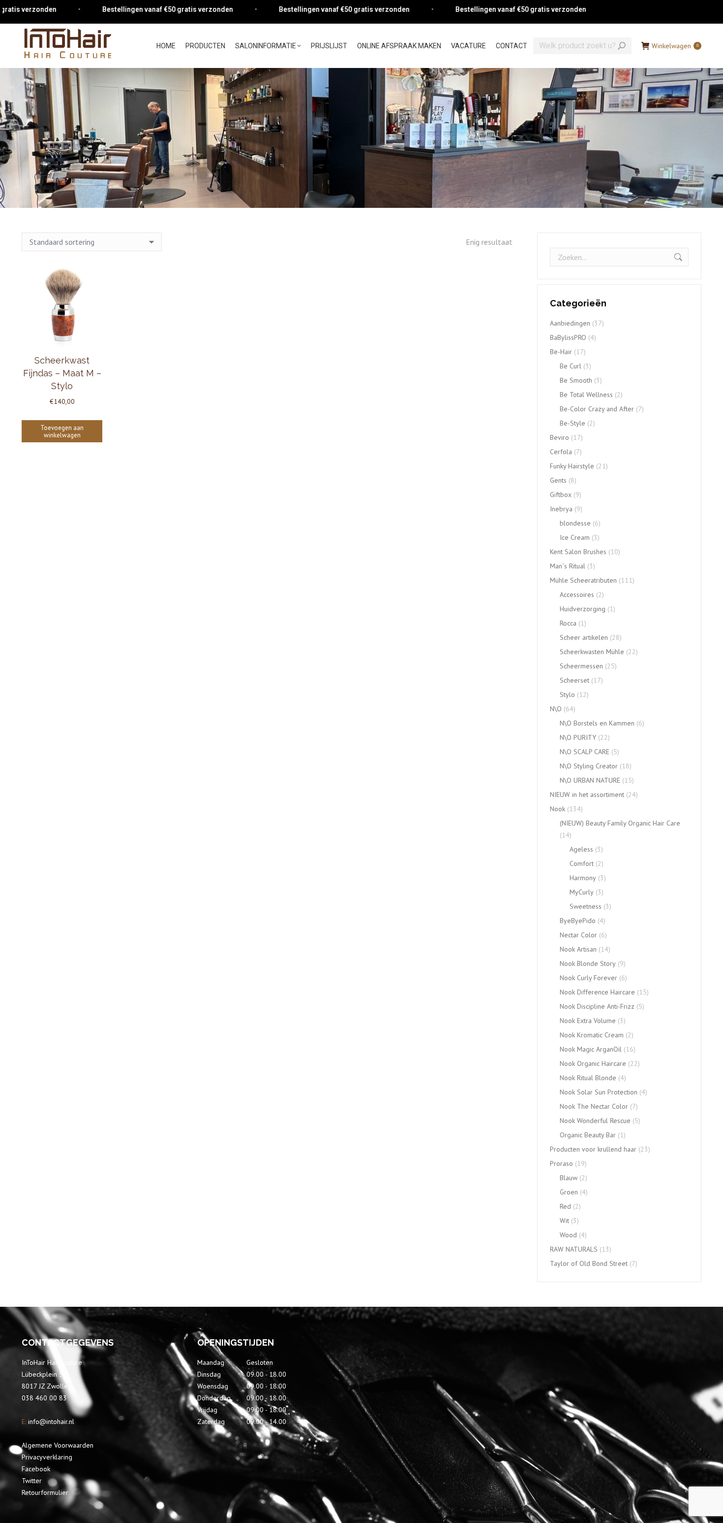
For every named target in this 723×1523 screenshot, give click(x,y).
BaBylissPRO (568, 337)
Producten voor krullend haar (593, 1149)
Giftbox (561, 494)
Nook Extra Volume (588, 1020)
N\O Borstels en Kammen (597, 723)
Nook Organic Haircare (593, 1063)
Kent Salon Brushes (578, 551)
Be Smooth (576, 380)
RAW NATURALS (574, 1249)
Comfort (582, 863)
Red (565, 1206)
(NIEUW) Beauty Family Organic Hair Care (620, 823)
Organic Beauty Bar (588, 1134)
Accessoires (577, 594)
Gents (558, 480)
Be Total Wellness (586, 394)
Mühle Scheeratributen (583, 580)
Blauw (568, 1177)
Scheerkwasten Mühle (592, 651)
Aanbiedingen (570, 323)
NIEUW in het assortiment (587, 794)
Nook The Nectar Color (594, 1106)
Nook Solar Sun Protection (598, 1092)
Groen (569, 1192)
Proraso (561, 1163)
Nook (557, 808)
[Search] (622, 45)
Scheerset (574, 680)
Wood (568, 1234)
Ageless (581, 849)
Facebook (36, 1468)
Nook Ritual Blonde (588, 1077)
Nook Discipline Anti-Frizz (597, 1006)
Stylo (567, 694)
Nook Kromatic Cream (592, 1034)
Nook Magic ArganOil (591, 1049)
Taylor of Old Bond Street (589, 1263)
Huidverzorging (582, 608)
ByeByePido (578, 920)
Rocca (568, 623)
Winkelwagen (675, 45)
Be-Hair (561, 351)
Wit (564, 1220)
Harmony (583, 877)
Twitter (32, 1480)
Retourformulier (45, 1492)
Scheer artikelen (584, 637)
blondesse (575, 523)
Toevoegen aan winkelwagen (62, 431)
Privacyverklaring (47, 1457)
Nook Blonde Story (588, 963)
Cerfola (561, 451)
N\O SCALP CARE (584, 751)
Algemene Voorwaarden (57, 1445)
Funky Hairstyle (572, 466)
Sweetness (586, 906)
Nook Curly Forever (588, 977)
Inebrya (561, 508)
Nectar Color (578, 934)
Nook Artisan (578, 949)
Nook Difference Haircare (597, 992)
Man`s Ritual (567, 566)
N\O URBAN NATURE (590, 780)
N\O (556, 708)
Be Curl (570, 366)
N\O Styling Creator (589, 766)
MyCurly (582, 892)
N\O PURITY (578, 737)
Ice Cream (575, 537)
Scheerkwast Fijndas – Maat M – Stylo (62, 373)
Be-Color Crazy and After (597, 408)
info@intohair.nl (50, 1421)
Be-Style (572, 423)
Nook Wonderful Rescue (595, 1120)
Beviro (559, 437)
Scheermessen (581, 666)
